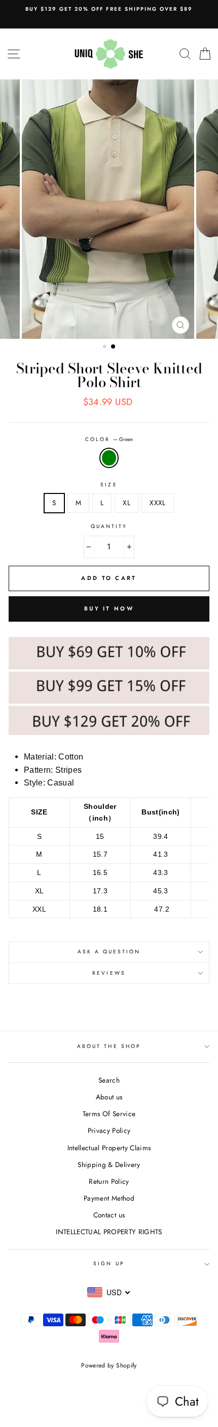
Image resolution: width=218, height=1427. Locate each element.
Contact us (109, 1215)
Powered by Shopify (108, 1365)
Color (109, 439)
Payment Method (109, 1198)
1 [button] (105, 347)
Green (109, 458)
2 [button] (113, 347)
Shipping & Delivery (109, 1164)
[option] (109, 9)
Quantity (109, 526)
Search (109, 1080)
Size (108, 484)
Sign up (108, 1263)
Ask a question (109, 951)
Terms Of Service (109, 1114)
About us (109, 1097)
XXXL (157, 503)
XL (126, 503)
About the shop (109, 1046)
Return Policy (109, 1181)
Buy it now (109, 608)
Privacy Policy (109, 1130)
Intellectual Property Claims (109, 1148)
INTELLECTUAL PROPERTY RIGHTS (109, 1232)
